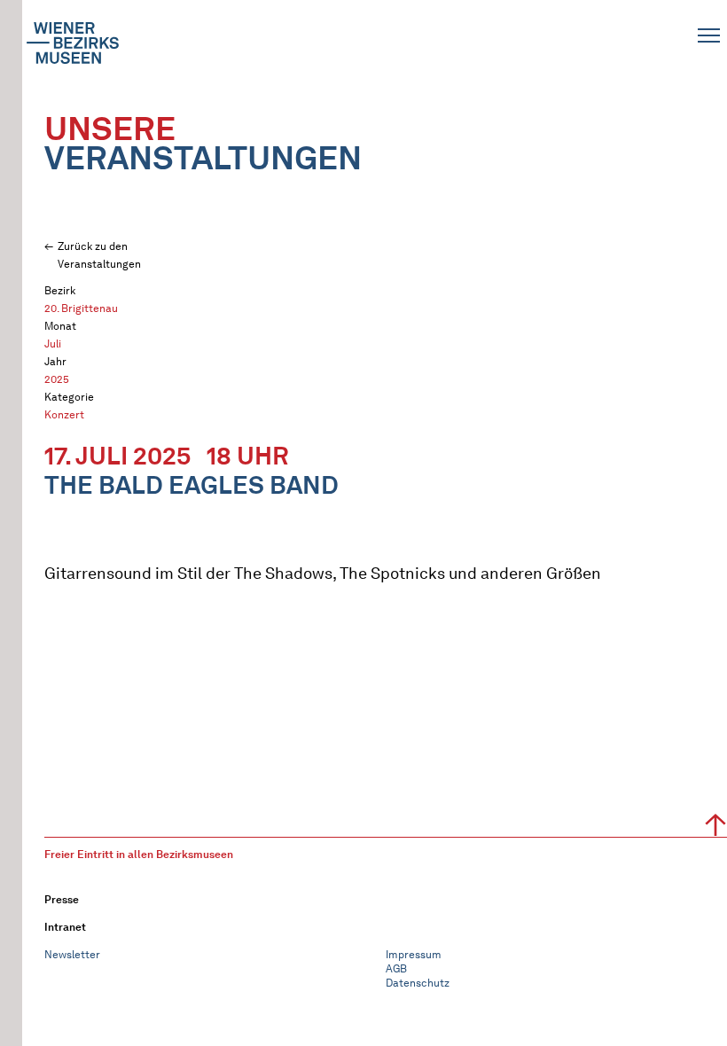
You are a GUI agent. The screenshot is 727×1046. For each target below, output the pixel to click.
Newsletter (72, 954)
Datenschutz (417, 982)
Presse (61, 899)
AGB (396, 968)
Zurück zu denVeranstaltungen (99, 254)
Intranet (65, 926)
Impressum (414, 954)
